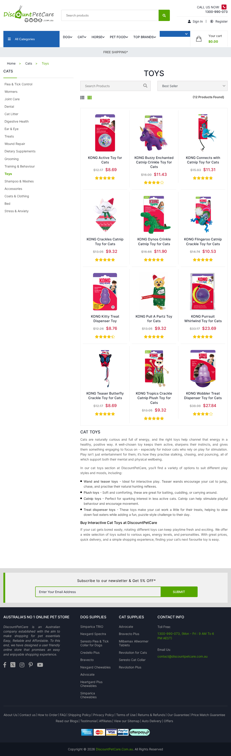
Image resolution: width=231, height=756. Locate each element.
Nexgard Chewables (95, 667)
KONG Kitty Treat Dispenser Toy (105, 318)
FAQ (63, 715)
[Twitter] (12, 665)
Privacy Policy (103, 715)
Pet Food (118, 37)
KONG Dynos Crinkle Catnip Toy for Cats (154, 241)
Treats (9, 136)
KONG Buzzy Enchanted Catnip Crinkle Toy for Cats (153, 162)
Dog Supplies (93, 617)
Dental (9, 106)
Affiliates (105, 721)
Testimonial (88, 721)
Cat (81, 37)
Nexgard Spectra (93, 634)
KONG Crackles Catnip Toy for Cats (105, 241)
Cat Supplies (131, 617)
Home (11, 63)
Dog (66, 37)
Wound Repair (15, 144)
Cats (28, 63)
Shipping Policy (79, 715)
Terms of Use (126, 715)
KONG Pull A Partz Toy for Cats (154, 318)
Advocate (87, 674)
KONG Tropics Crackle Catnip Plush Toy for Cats (154, 398)
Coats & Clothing (17, 196)
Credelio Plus (89, 652)
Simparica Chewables (88, 695)
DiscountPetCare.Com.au (114, 749)
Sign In (197, 21)
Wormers (11, 91)
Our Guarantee (178, 715)
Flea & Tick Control (18, 84)
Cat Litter (11, 114)
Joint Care (12, 99)
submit (179, 592)
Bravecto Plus (129, 634)
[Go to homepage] (28, 14)
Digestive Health (17, 121)
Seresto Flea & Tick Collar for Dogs (94, 643)
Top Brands (143, 37)
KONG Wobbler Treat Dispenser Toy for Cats (203, 395)
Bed (7, 203)
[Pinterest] (31, 665)
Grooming (12, 159)
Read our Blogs (67, 721)
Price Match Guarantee (208, 715)
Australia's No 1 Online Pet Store (36, 617)
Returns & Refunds (151, 715)
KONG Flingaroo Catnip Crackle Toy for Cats (203, 241)
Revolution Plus (130, 667)
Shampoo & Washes (19, 181)
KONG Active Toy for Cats (105, 160)
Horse (97, 37)
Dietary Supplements (20, 151)
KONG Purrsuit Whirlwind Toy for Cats (203, 318)
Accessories (13, 189)
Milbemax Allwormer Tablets (133, 643)
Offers (168, 721)
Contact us (27, 715)
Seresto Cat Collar (132, 660)
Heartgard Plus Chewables (91, 684)
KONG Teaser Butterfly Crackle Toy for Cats (105, 395)
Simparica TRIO (91, 626)
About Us (10, 715)
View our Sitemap (127, 721)
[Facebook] (4, 665)
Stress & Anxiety (17, 211)
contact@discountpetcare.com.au (182, 656)
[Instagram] (22, 665)
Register (221, 21)
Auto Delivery (152, 721)
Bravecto (87, 660)
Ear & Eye (11, 129)
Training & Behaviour (20, 166)
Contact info (170, 617)
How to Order (48, 715)
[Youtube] (40, 665)
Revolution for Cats (133, 652)
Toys (8, 174)
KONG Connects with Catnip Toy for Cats (203, 160)
